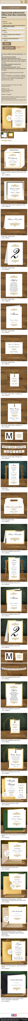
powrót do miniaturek (14, 7)
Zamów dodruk (9, 48)
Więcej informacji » (14, 1020)
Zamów (7, 44)
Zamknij (25, 1019)
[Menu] (26, 2)
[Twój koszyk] (21, 2)
